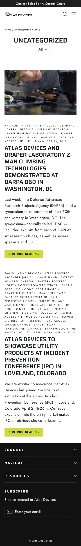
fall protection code (31, 299)
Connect (14, 449)
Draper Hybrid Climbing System (31, 133)
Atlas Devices (29, 273)
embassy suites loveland (26, 297)
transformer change (23, 328)
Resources (16, 475)
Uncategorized (22, 29)
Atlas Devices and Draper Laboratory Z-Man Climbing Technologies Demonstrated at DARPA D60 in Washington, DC (38, 168)
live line (29, 313)
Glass (32, 137)
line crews (39, 309)
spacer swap (45, 324)
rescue (35, 321)
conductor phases (40, 289)
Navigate (15, 462)
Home (7, 29)
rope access (56, 321)
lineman (59, 309)
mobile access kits (42, 317)
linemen (12, 313)
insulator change (47, 305)
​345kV (48, 332)
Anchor (11, 125)
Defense (27, 129)
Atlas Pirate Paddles (38, 125)
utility (26, 141)
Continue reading (24, 253)
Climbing (66, 125)
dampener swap (52, 293)
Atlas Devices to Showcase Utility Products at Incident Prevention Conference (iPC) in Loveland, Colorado (36, 356)
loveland (48, 313)
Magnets (48, 137)
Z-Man (40, 141)
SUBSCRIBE (16, 491)
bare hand (48, 277)
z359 (37, 332)
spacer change (18, 324)
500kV (10, 273)
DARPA (12, 129)
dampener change (20, 293)
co (18, 289)
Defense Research (53, 129)
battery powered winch (38, 285)
